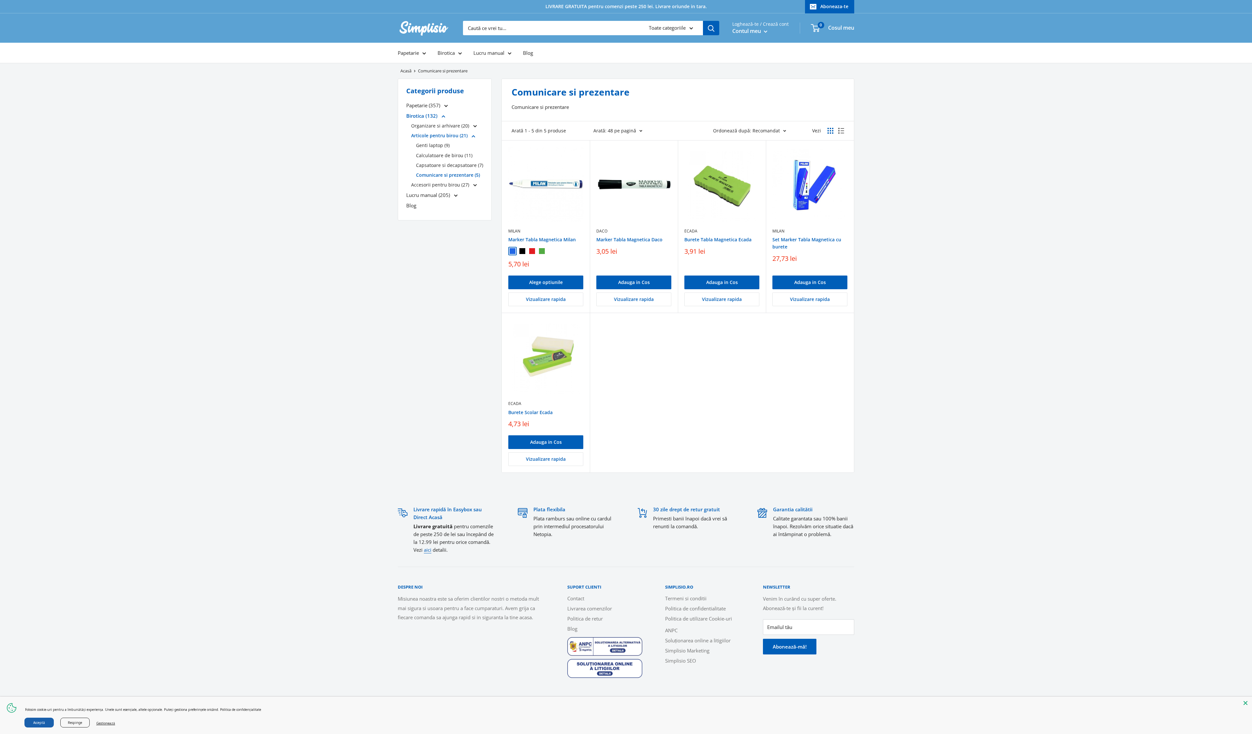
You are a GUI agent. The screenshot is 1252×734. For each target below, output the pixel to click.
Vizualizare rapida (546, 299)
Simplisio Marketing (687, 650)
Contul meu (747, 31)
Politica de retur (585, 618)
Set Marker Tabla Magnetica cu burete (806, 243)
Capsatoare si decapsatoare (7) (449, 165)
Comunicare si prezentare (443, 71)
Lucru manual (488, 53)
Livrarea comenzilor (589, 608)
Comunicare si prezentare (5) (448, 175)
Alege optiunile (546, 282)
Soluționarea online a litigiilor (698, 640)
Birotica (446, 53)
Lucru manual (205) (428, 195)
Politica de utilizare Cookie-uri (698, 618)
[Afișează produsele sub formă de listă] (841, 131)
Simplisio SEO (680, 660)
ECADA (690, 231)
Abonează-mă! (790, 646)
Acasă (405, 71)
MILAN (514, 231)
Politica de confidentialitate (695, 608)
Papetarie (408, 53)
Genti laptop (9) (433, 145)
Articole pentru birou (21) (440, 135)
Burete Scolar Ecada (530, 412)
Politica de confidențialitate (240, 709)
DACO (601, 231)
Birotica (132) (422, 115)
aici (427, 550)
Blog (528, 53)
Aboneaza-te (834, 6)
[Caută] (711, 28)
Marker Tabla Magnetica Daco (629, 239)
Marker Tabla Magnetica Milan (542, 239)
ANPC (671, 630)
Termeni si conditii (686, 598)
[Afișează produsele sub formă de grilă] (830, 131)
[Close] (1245, 703)
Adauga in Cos (634, 282)
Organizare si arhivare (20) (440, 126)
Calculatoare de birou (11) (444, 155)
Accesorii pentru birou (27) (440, 185)
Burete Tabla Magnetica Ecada (718, 239)
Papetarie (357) (423, 105)
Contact (575, 598)
